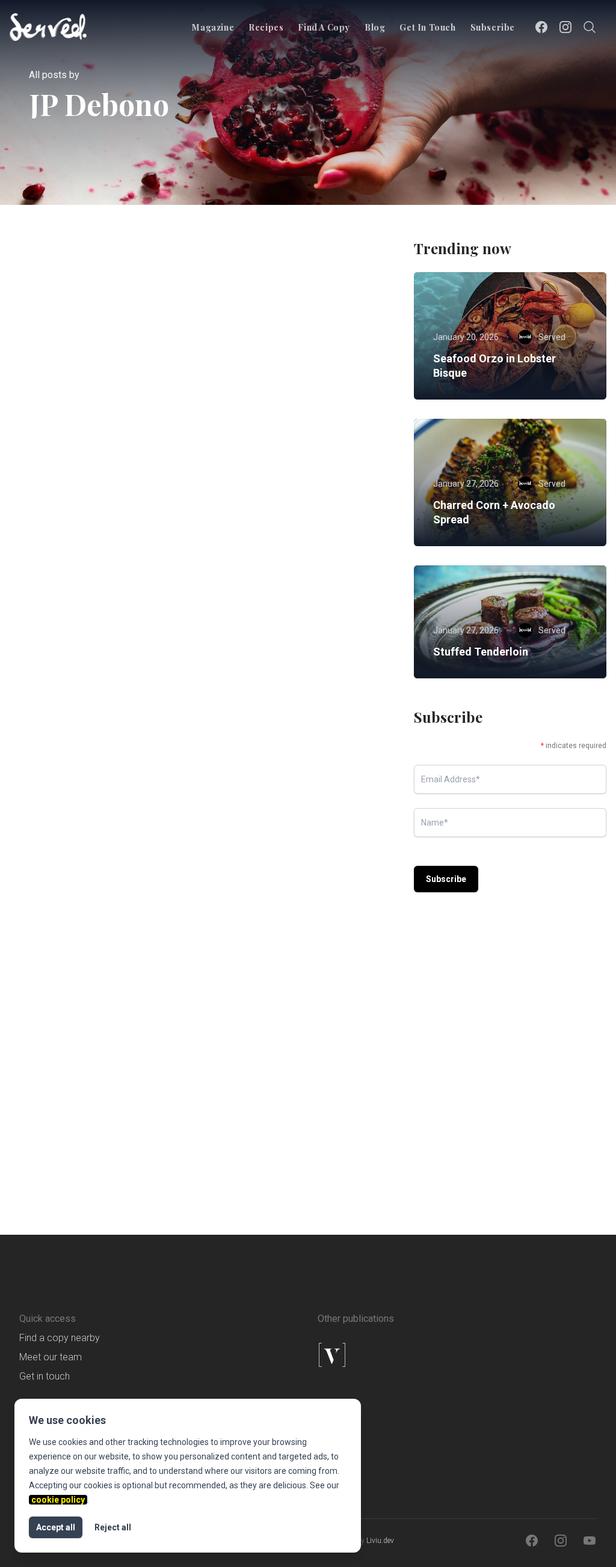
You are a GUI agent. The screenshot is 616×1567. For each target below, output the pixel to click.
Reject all (112, 1527)
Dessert (246, 1055)
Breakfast (119, 395)
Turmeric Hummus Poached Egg (83, 446)
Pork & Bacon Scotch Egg (291, 439)
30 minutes (60, 395)
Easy (49, 1055)
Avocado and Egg (270, 759)
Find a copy (324, 27)
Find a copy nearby (59, 1337)
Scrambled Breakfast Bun (99, 1078)
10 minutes (252, 1034)
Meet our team (50, 1357)
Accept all (55, 1527)
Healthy (343, 714)
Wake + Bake (310, 416)
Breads (52, 1034)
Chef (298, 714)
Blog (375, 27)
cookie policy (58, 1500)
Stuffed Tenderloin (480, 651)
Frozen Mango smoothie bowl (287, 1085)
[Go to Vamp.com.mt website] (383, 1354)
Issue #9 (247, 736)
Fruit (291, 1055)
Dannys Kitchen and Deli (115, 530)
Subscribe (492, 27)
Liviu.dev (380, 1540)
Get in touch (427, 27)
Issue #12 (57, 416)
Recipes (265, 27)
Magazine (213, 27)
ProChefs (114, 416)
